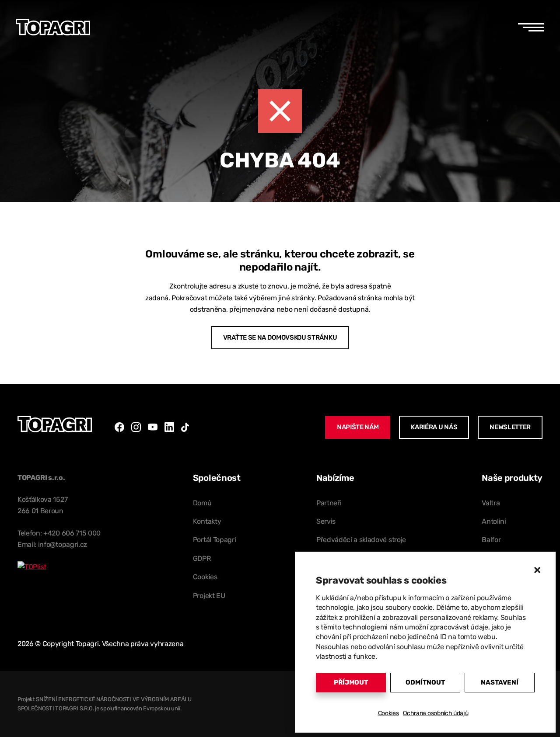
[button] (537, 570)
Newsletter (510, 427)
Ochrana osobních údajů (435, 713)
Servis (326, 521)
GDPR (202, 558)
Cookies (388, 713)
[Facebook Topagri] (119, 427)
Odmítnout (425, 682)
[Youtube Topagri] (152, 427)
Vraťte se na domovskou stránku (280, 337)
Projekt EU (209, 595)
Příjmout (351, 682)
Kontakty (207, 521)
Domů (202, 503)
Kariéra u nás (434, 427)
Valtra (491, 503)
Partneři (328, 503)
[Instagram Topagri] (136, 427)
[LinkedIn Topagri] (169, 427)
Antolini (494, 521)
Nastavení (499, 682)
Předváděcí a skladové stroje (361, 539)
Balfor (491, 539)
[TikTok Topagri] (185, 427)
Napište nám (357, 427)
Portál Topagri (214, 539)
